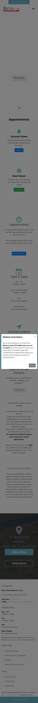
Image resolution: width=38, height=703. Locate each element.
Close (32, 365)
